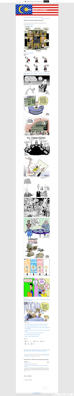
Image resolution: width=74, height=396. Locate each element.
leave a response (27, 356)
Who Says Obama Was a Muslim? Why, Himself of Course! (34, 332)
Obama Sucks (26, 355)
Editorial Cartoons (46, 354)
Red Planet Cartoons (30, 24)
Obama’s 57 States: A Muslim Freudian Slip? (32, 336)
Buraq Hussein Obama (45, 18)
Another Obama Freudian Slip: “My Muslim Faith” (32, 334)
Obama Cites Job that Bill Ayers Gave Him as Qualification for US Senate (36, 324)
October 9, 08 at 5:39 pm (27, 362)
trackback (32, 356)
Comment (45, 388)
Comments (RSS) (39, 393)
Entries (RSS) (34, 393)
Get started (46, 1)
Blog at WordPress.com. (37, 392)
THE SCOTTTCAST (37, 9)
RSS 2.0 (45, 355)
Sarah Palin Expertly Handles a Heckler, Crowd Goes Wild (33, 17)
